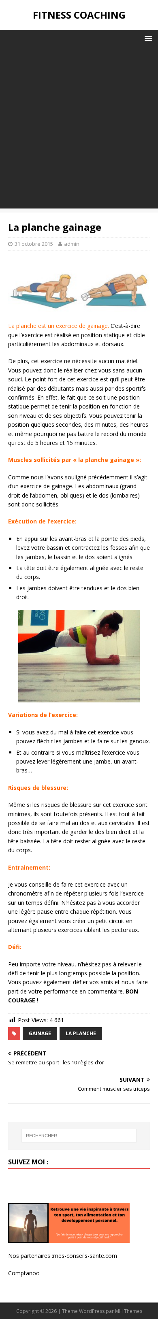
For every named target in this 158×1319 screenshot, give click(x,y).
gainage (40, 1033)
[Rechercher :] (79, 1135)
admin (71, 243)
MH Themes (128, 1311)
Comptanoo (24, 1273)
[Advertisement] (79, 129)
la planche (81, 1033)
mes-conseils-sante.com (85, 1255)
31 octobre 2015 (34, 243)
